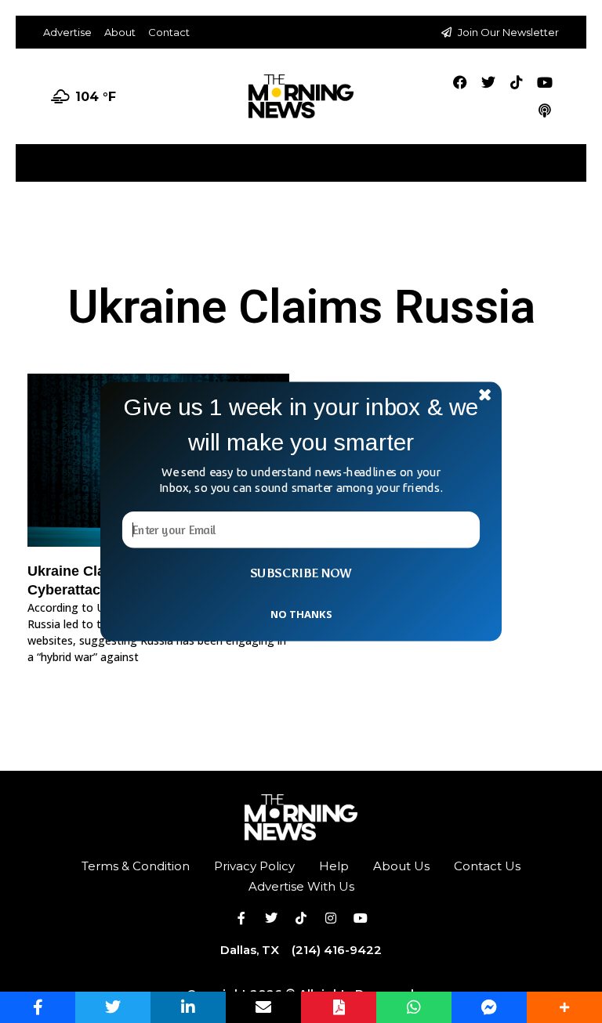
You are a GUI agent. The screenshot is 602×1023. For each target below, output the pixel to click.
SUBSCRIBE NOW (301, 573)
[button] (301, 425)
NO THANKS (301, 613)
